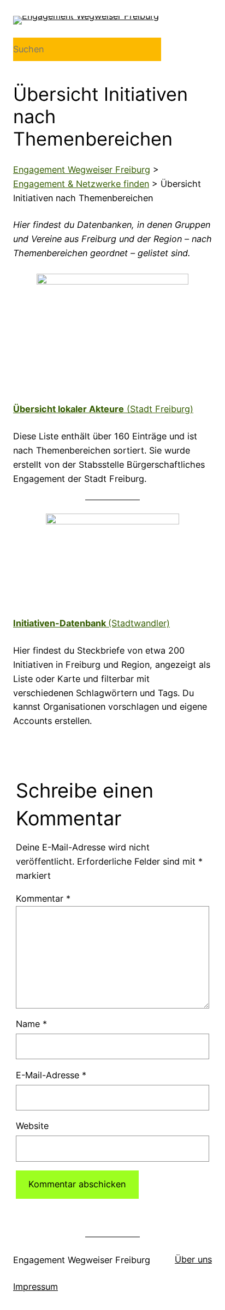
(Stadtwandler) (91, 623)
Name (31, 1023)
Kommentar (43, 898)
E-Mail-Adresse (51, 1075)
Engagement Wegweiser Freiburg (81, 1259)
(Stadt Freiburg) (103, 408)
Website (32, 1125)
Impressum (35, 1286)
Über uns (193, 1259)
